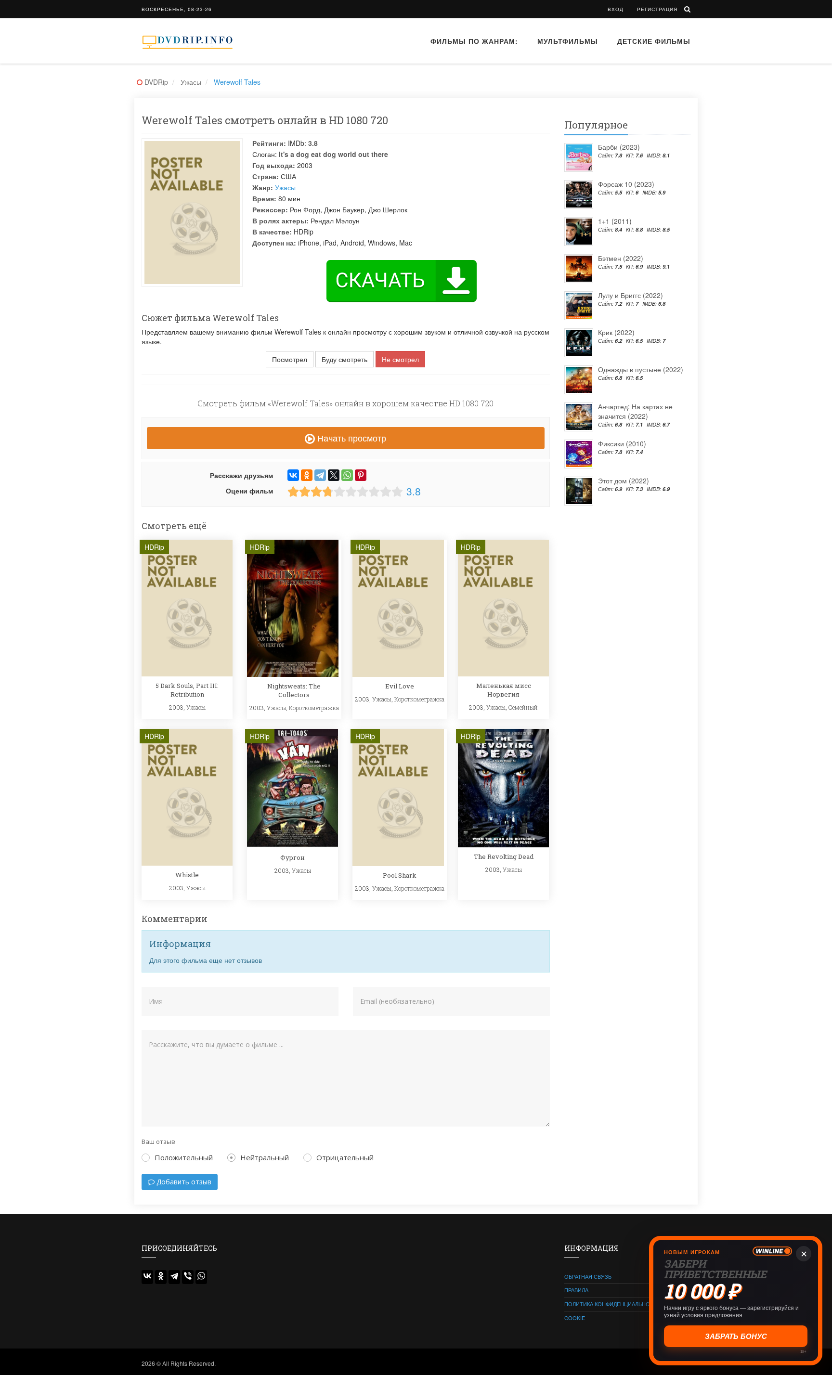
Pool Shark (399, 875)
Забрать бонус (736, 1336)
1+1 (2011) (615, 221)
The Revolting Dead (503, 856)
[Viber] (188, 1277)
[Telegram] (320, 475)
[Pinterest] (360, 475)
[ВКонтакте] (293, 475)
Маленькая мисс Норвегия (503, 690)
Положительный (184, 1157)
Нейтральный (264, 1157)
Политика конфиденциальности (612, 1304)
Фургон (292, 857)
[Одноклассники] (306, 475)
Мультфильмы (567, 41)
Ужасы (285, 187)
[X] (333, 475)
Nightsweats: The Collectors (294, 690)
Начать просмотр (350, 437)
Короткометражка (314, 708)
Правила (576, 1290)
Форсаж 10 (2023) (626, 184)
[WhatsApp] (347, 475)
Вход (616, 9)
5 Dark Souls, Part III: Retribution (187, 690)
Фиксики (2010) (622, 443)
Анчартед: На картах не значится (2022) (635, 411)
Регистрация (657, 9)
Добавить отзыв (183, 1181)
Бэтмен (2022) (620, 258)
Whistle (187, 874)
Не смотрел (400, 359)
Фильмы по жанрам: (474, 41)
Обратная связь (587, 1276)
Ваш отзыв (158, 1141)
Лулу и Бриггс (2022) (630, 295)
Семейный (523, 707)
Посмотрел (289, 359)
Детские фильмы (653, 41)
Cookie (574, 1318)
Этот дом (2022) (623, 480)
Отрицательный (345, 1157)
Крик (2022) (616, 332)
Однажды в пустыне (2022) (640, 369)
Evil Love (399, 686)
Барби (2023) (619, 147)
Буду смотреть (344, 359)
